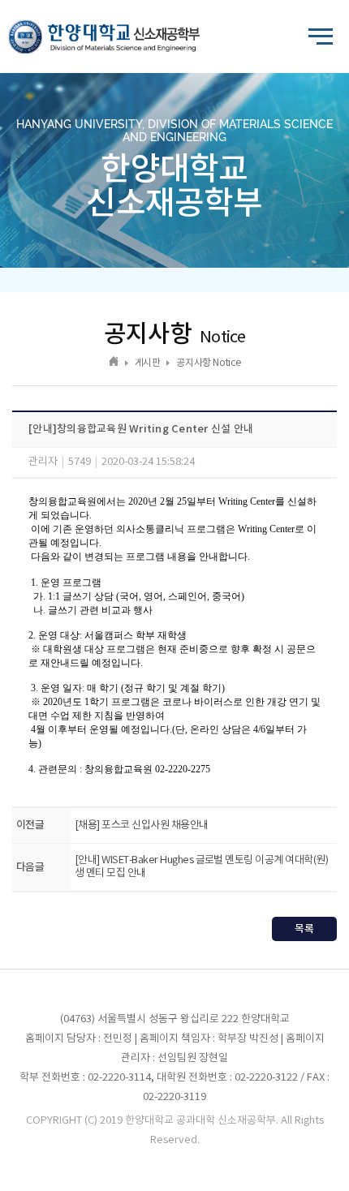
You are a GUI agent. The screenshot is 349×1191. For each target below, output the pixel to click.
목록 (304, 928)
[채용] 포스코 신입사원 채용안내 (142, 825)
